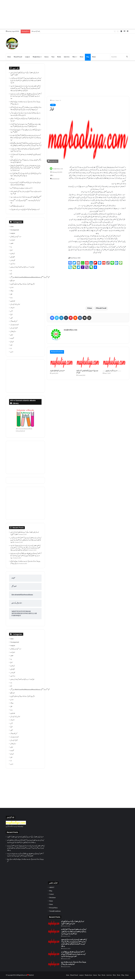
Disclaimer (52, 897)
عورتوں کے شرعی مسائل (15, 304)
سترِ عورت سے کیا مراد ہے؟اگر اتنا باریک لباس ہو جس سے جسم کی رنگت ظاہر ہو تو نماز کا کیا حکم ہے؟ (26, 192)
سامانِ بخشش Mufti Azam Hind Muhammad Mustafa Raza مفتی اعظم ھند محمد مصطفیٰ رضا (30, 277)
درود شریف (12, 264)
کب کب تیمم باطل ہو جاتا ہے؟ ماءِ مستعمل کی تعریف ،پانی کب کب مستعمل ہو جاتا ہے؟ (25, 201)
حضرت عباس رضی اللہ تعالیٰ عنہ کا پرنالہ (57, 371)
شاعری (11, 287)
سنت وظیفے (12, 281)
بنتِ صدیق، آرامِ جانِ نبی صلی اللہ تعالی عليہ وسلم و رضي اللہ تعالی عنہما (87, 372)
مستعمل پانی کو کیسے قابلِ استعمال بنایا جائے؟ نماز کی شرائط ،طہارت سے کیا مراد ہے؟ (26, 197)
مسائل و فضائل (13, 331)
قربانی (11, 315)
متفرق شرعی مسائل (14, 328)
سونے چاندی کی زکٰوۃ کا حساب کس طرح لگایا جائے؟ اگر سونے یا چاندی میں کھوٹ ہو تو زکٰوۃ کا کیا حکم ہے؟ (25, 131)
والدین (11, 352)
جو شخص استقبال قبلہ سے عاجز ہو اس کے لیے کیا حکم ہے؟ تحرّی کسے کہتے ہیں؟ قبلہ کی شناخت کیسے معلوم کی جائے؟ (25, 161)
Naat (52, 57)
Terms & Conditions (55, 911)
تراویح (11, 250)
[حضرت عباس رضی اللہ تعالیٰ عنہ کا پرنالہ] (61, 362)
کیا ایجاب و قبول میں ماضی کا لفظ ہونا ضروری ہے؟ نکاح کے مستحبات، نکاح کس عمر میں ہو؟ (25, 155)
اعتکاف (12, 243)
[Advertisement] (67, 15)
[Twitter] (57, 318)
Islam (9, 57)
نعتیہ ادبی (12, 342)
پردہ (11, 247)
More (74, 57)
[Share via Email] (84, 318)
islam (57, 100)
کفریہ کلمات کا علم (13, 321)
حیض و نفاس (12, 260)
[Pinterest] (71, 318)
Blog (87, 57)
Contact (51, 894)
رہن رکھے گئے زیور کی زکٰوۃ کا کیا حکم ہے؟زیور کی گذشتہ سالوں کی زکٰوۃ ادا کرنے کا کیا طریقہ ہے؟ (25, 119)
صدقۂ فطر (12, 291)
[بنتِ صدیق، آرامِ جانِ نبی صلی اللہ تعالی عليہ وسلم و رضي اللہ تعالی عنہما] (88, 362)
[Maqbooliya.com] (12, 43)
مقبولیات (12, 338)
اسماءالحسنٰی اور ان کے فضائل (15, 237)
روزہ (11, 271)
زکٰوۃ (11, 274)
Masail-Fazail (18, 57)
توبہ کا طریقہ (12, 254)
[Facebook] (52, 318)
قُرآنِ (11, 311)
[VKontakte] (80, 318)
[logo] (16, 824)
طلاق (11, 294)
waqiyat (27, 57)
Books (59, 57)
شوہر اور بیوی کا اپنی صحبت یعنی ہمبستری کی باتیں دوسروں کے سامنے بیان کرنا (25, 209)
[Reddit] (75, 318)
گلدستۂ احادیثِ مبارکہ (14, 325)
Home (81, 57)
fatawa (47, 57)
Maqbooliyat (36, 57)
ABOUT (51, 887)
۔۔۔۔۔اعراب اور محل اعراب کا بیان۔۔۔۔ (112, 371)
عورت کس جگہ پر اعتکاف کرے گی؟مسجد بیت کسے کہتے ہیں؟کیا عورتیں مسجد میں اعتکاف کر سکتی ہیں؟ (24, 74)
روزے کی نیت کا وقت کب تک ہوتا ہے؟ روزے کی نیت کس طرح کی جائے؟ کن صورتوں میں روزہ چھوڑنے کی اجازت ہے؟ (25, 114)
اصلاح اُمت (12, 240)
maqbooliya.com (58, 169)
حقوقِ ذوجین (12, 257)
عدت (11, 298)
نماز (11, 348)
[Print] (89, 318)
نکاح (11, 345)
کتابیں (11, 318)
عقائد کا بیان (12, 301)
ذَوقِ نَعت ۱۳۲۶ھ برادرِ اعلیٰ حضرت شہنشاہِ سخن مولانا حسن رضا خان (22, 267)
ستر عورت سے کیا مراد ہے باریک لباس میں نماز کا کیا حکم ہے (21, 188)
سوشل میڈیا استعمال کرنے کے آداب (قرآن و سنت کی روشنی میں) (22, 284)
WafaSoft (31, 975)
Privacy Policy (53, 908)
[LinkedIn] (61, 318)
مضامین (11, 335)
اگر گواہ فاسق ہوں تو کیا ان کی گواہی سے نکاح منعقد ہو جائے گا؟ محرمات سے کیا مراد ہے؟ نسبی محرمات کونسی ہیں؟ (25, 150)
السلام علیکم (12, 179)
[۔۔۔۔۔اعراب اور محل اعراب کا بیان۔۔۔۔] (114, 362)
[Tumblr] (66, 318)
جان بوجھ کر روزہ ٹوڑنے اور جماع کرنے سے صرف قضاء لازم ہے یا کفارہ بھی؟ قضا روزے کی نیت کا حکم (25, 103)
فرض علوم (12, 308)
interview (67, 57)
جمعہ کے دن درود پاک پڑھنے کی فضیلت (17, 206)
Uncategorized (14, 230)
